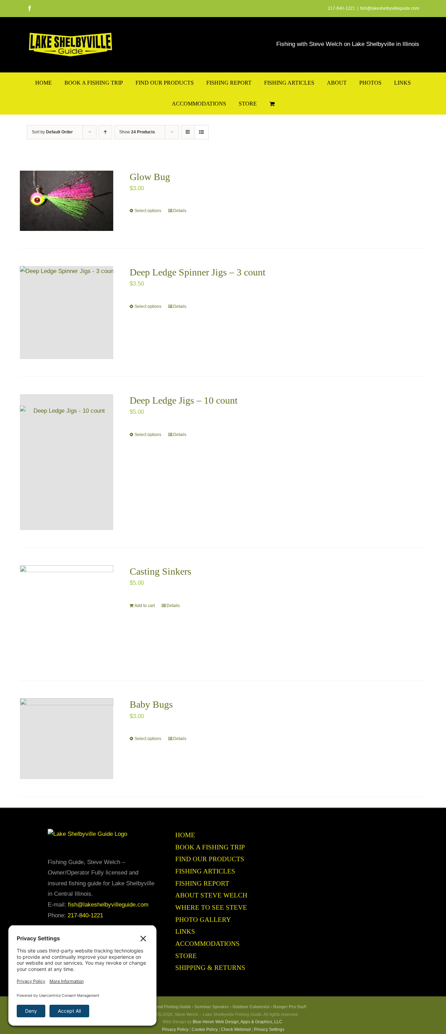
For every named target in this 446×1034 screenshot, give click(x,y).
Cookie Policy (205, 1029)
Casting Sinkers (160, 571)
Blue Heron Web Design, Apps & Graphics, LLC (237, 1021)
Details (179, 210)
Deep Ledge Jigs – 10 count (184, 400)
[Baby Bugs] (66, 738)
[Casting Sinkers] (66, 614)
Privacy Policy (175, 1029)
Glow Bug (150, 176)
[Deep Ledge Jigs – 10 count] (66, 462)
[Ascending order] (105, 132)
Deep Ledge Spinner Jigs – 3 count (198, 272)
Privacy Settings (269, 1029)
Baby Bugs (151, 704)
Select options (147, 210)
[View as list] (201, 132)
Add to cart (144, 605)
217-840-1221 (85, 915)
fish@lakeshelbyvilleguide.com (389, 8)
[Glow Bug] (66, 201)
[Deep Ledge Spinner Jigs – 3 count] (66, 312)
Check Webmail (236, 1029)
